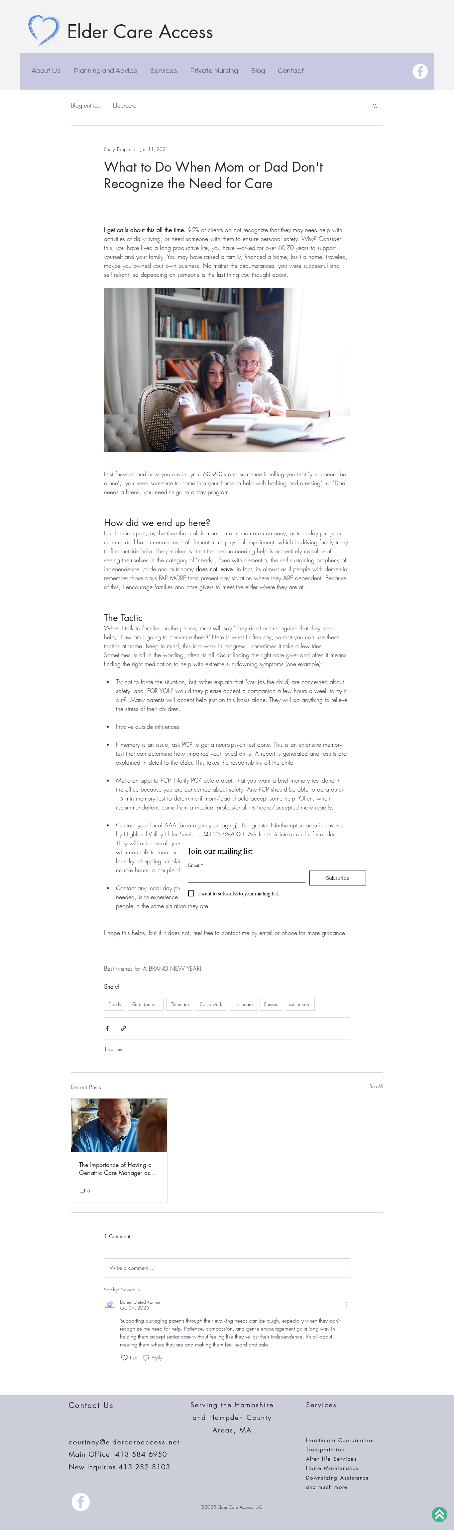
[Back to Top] (439, 1514)
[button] (375, 105)
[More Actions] (346, 1305)
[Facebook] (420, 71)
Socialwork (211, 1004)
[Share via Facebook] (107, 1028)
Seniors (271, 1004)
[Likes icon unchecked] (124, 1358)
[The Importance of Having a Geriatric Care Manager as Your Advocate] (119, 1125)
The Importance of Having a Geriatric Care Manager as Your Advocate (115, 1169)
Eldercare (124, 105)
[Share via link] (123, 1028)
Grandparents (145, 1004)
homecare (243, 1004)
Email (195, 865)
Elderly (114, 1004)
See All (376, 1086)
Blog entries (85, 105)
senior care (299, 1004)
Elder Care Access (140, 31)
